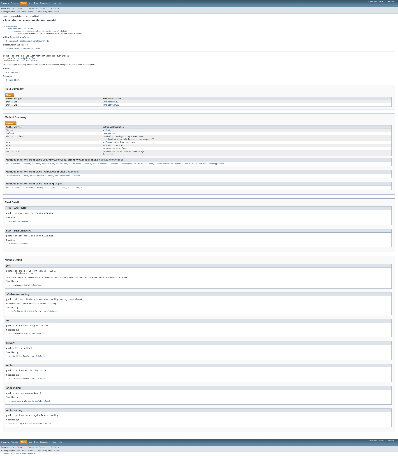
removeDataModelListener (67, 176)
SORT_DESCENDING (111, 105)
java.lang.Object (10, 26)
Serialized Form (13, 80)
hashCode (30, 188)
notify (40, 188)
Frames (31, 8)
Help (60, 3)
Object (59, 183)
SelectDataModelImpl (25, 58)
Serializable (11, 41)
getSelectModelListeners (105, 164)
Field (18, 12)
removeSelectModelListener (169, 164)
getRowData (61, 164)
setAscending (109, 142)
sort (105, 148)
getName (36, 164)
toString (61, 188)
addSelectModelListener (18, 164)
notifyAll (50, 188)
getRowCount (48, 164)
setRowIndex (191, 164)
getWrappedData (128, 164)
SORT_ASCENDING (110, 102)
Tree (36, 3)
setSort (106, 145)
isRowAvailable (145, 164)
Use (30, 3)
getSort (106, 130)
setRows (202, 164)
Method (30, 12)
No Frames (40, 8)
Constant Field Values (18, 221)
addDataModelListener (17, 176)
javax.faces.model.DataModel (20, 29)
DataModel (72, 171)
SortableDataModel (41, 41)
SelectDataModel (24, 41)
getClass (19, 188)
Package (14, 3)
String (9, 130)
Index (53, 3)
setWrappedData (216, 164)
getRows (87, 164)
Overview (5, 3)
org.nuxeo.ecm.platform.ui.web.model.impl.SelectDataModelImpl (39, 31)
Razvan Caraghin (13, 72)
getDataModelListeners (41, 176)
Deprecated (45, 3)
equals (9, 188)
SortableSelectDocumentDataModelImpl (23, 49)
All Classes (55, 8)
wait (70, 188)
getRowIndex (75, 164)
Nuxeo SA (17, 453)
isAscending (109, 133)
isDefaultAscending (112, 136)
